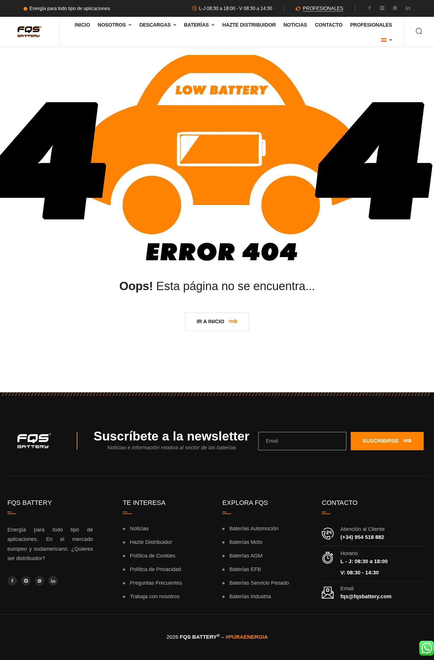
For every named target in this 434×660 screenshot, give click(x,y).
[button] (217, 322)
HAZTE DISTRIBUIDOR (249, 25)
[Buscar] (419, 32)
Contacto (328, 25)
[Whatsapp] (395, 9)
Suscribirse (381, 441)
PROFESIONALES (323, 8)
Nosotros (112, 25)
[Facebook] (369, 9)
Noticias (295, 25)
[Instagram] (382, 9)
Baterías (196, 25)
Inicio (82, 25)
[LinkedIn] (407, 9)
